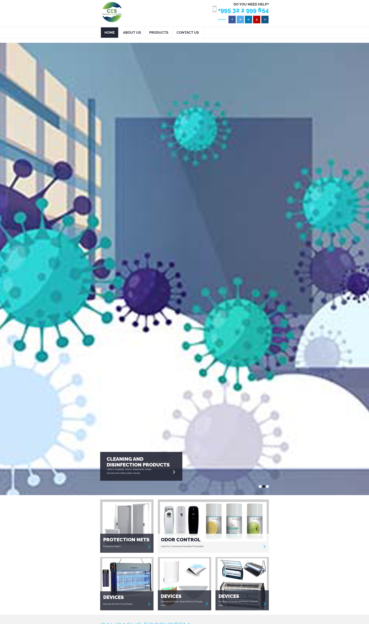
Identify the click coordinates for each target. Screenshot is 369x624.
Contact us (188, 32)
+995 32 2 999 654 (242, 10)
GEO (220, 19)
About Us (132, 32)
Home (109, 32)
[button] (260, 486)
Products (158, 32)
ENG (224, 19)
